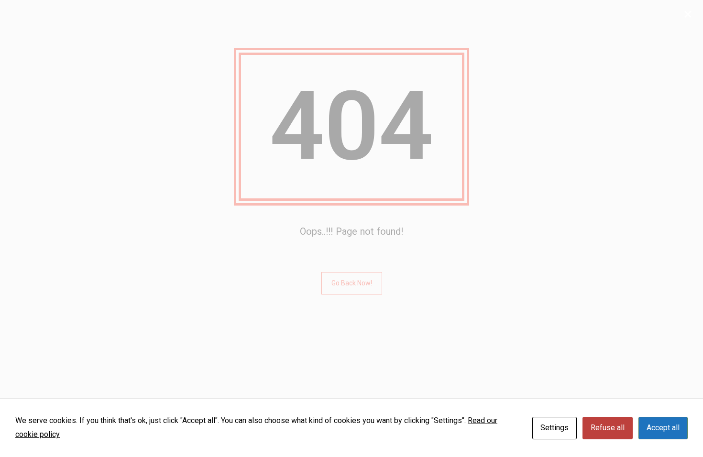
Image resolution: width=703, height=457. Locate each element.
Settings (554, 427)
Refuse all (608, 427)
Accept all (663, 427)
